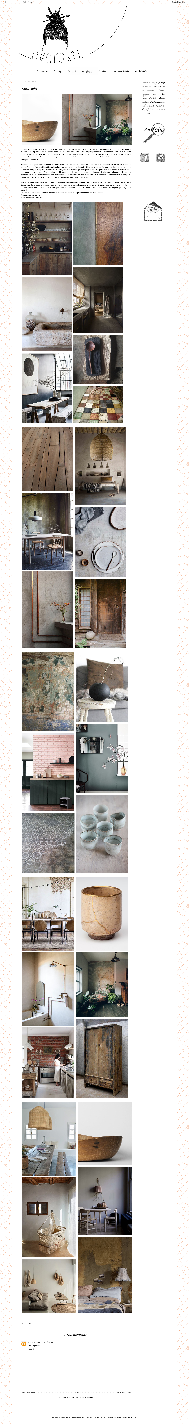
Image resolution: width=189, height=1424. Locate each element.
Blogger (133, 1417)
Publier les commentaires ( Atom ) (81, 1398)
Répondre (31, 1349)
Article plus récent (28, 1393)
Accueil (76, 1393)
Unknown (31, 1342)
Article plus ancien (124, 1393)
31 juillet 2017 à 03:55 (44, 1342)
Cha (30, 1324)
